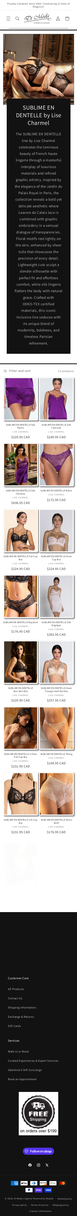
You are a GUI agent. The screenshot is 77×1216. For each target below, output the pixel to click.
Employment (16, 949)
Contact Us (15, 998)
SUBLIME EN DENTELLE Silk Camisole (56, 426)
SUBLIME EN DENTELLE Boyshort (20, 622)
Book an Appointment (22, 1079)
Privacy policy (19, 1204)
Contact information (41, 1211)
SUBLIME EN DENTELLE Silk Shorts (20, 426)
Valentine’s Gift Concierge (25, 1070)
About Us (14, 931)
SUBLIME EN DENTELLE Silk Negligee (56, 624)
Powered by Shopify (43, 1198)
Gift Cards (14, 1026)
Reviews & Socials (19, 967)
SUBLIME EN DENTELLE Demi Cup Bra (56, 558)
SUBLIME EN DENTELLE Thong (56, 753)
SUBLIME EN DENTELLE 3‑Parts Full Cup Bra (20, 755)
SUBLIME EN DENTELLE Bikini (56, 490)
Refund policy (64, 1198)
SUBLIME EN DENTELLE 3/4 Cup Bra (20, 821)
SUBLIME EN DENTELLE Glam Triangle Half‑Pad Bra (56, 690)
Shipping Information (22, 1007)
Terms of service (40, 1204)
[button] (8, 18)
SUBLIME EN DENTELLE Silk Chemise (20, 492)
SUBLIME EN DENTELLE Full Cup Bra (21, 558)
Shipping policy (61, 1204)
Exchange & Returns (21, 1017)
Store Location (17, 940)
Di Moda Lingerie (23, 1198)
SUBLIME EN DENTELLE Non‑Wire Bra (20, 690)
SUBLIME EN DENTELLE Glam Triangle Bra (20, 891)
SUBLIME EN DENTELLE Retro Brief (56, 821)
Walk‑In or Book (18, 1051)
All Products (16, 989)
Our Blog (14, 958)
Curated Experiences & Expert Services (33, 1060)
